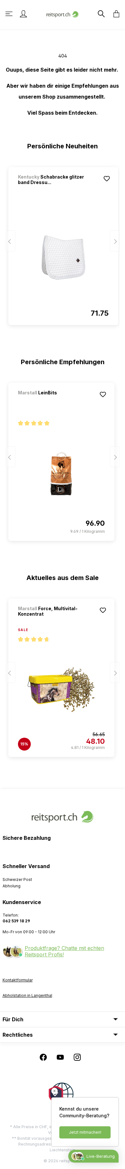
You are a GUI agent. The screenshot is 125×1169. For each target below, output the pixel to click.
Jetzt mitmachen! (85, 1132)
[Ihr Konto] (23, 13)
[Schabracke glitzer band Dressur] (63, 257)
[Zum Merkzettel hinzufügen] (106, 178)
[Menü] (10, 13)
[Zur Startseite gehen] (62, 13)
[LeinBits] (51, 401)
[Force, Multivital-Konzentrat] (61, 689)
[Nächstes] (115, 241)
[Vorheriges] (10, 241)
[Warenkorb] (114, 13)
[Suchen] (101, 13)
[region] (63, 243)
